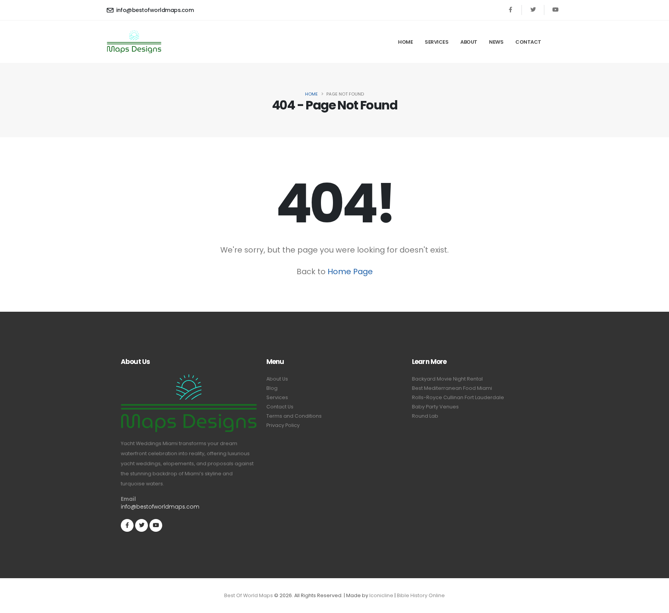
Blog (272, 388)
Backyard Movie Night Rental (447, 379)
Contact (528, 42)
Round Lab (425, 416)
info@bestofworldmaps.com (154, 10)
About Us (277, 379)
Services (436, 42)
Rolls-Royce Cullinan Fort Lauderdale (458, 397)
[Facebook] (510, 9)
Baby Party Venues (435, 406)
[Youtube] (555, 9)
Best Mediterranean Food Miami (452, 388)
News (496, 42)
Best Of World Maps (248, 595)
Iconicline (381, 595)
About (468, 42)
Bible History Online (421, 595)
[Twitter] (533, 9)
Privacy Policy (283, 425)
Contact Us (279, 406)
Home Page (350, 271)
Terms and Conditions (294, 416)
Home (405, 42)
